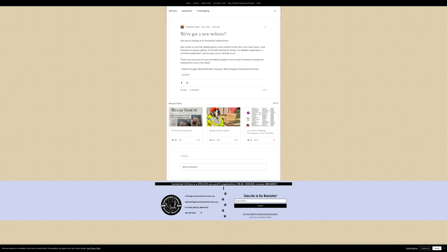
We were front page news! (182, 130)
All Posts (173, 11)
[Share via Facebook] (181, 83)
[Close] (444, 248)
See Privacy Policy (93, 248)
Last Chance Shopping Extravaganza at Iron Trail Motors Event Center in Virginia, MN (261, 131)
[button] (275, 11)
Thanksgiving (203, 11)
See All (275, 103)
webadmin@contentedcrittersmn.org (201, 202)
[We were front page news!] (186, 116)
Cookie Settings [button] (412, 248)
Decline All (425, 248)
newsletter (187, 11)
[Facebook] (267, 3)
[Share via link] (187, 83)
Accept (436, 248)
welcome (185, 75)
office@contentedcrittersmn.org (200, 196)
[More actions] (265, 27)
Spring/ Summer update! (219, 130)
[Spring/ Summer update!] (223, 116)
